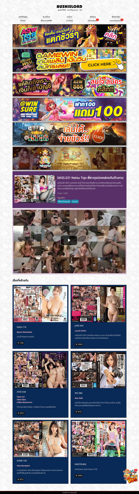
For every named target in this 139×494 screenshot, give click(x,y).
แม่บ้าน (69, 16)
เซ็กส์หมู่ (93, 16)
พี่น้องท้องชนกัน (64, 201)
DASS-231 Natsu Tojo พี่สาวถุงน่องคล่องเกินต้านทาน (90, 177)
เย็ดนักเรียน (116, 16)
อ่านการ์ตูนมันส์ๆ (116, 20)
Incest (75, 201)
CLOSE (136, 469)
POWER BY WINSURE (69, 492)
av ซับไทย (46, 16)
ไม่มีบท (23, 20)
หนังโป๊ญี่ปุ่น (23, 16)
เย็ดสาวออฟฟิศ (46, 20)
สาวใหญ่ (69, 20)
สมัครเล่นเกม (93, 20)
